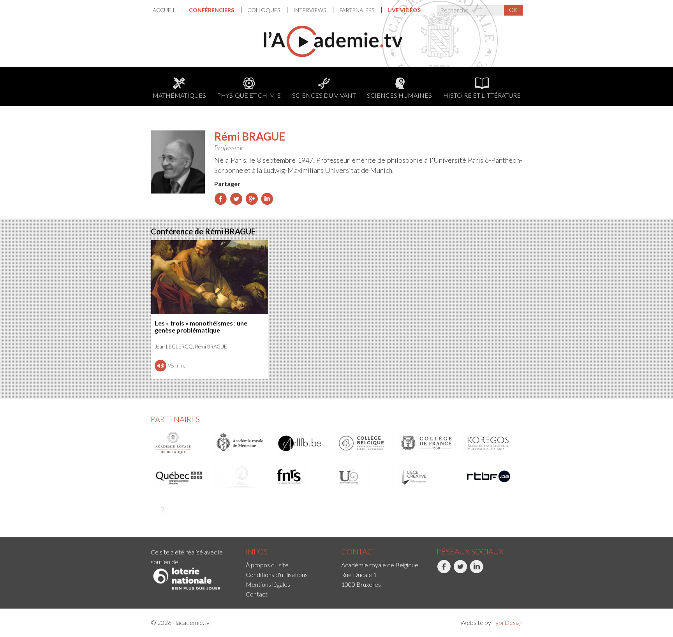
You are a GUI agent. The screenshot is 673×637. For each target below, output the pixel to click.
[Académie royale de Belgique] (179, 443)
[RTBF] (488, 476)
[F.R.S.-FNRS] (303, 476)
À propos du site (267, 564)
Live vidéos (404, 10)
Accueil (165, 10)
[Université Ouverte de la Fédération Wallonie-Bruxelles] (364, 476)
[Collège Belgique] (364, 443)
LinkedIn (470, 581)
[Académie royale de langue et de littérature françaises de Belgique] (303, 443)
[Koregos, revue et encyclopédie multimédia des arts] (488, 443)
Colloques (264, 10)
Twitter (453, 581)
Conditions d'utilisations (277, 574)
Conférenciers (212, 10)
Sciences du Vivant (324, 95)
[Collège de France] (426, 443)
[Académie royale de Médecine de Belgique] (241, 443)
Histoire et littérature (482, 95)
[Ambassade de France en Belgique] (162, 510)
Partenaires (357, 10)
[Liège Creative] (426, 476)
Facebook (438, 581)
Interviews (310, 10)
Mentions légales (268, 584)
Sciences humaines (399, 95)
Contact (257, 594)
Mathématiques (179, 95)
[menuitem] (168, 10)
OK (513, 9)
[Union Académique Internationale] (241, 476)
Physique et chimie (249, 95)
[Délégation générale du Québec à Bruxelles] (179, 476)
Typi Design (507, 622)
